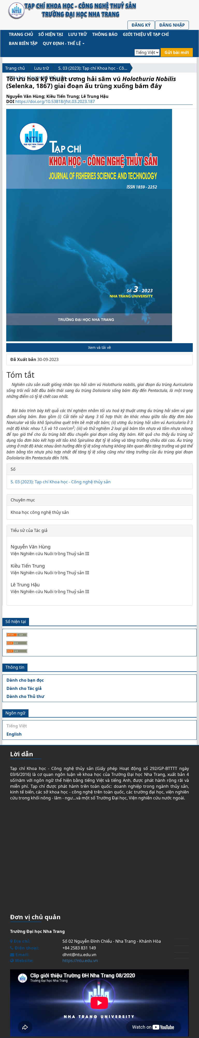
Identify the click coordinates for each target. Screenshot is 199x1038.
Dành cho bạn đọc (25, 680)
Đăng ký (141, 25)
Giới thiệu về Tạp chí (146, 34)
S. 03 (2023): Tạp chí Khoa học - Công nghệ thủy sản (61, 482)
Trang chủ (21, 34)
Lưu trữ (77, 34)
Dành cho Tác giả (24, 688)
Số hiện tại (50, 34)
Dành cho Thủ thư (25, 696)
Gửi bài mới (177, 52)
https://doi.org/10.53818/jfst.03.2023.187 (55, 101)
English (14, 734)
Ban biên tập (23, 43)
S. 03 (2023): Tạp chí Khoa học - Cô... (92, 68)
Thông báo (105, 34)
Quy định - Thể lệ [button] (62, 43)
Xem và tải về (99, 347)
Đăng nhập (172, 25)
